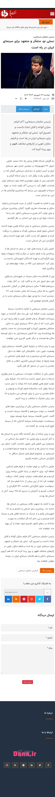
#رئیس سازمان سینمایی (28, 570)
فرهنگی (36, 109)
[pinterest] (23, 765)
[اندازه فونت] (20, 98)
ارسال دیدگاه (28, 682)
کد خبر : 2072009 (41, 98)
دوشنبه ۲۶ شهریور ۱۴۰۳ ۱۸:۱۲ (37, 95)
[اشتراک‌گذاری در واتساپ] (31, 599)
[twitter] (40, 765)
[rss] (15, 765)
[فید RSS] (16, 599)
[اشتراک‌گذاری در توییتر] (39, 599)
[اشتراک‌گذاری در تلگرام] (24, 599)
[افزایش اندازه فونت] (25, 98)
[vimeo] (7, 765)
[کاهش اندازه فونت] (15, 98)
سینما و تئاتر (23, 109)
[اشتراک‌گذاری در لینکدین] (8, 599)
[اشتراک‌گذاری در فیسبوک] (47, 599)
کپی (47, 592)
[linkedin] (31, 765)
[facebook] (48, 765)
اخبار (46, 109)
